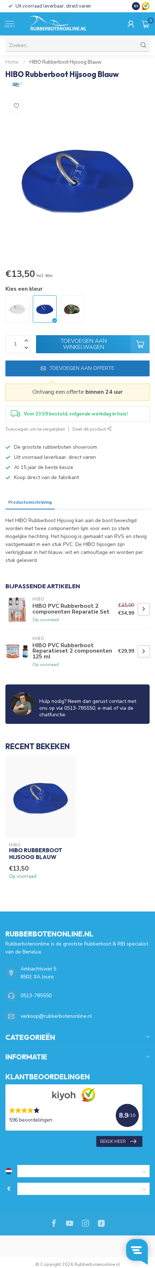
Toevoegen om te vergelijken (35, 429)
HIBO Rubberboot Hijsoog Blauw (65, 62)
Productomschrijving (30, 502)
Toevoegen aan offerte (81, 368)
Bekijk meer (113, 1141)
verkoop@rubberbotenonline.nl (56, 1016)
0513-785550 (36, 995)
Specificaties (71, 502)
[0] (146, 24)
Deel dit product (89, 429)
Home (12, 62)
